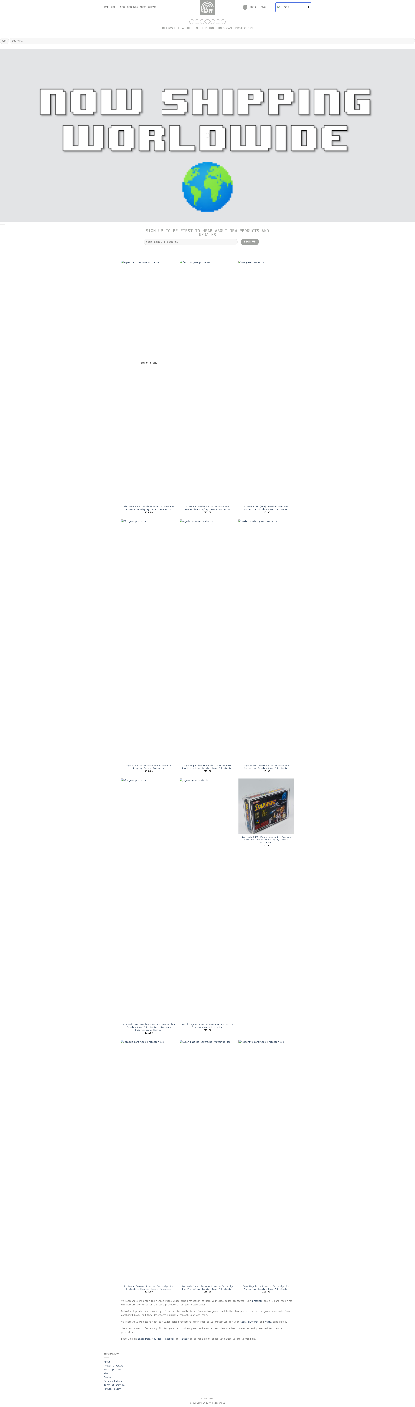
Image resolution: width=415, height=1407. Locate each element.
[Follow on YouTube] (218, 21)
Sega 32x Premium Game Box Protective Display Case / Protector (148, 767)
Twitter (184, 1339)
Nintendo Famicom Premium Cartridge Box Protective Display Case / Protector (148, 1287)
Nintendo (253, 1322)
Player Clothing (113, 1365)
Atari (268, 1322)
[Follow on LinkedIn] (212, 21)
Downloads (132, 7)
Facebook (169, 1339)
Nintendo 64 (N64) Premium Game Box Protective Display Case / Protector (266, 508)
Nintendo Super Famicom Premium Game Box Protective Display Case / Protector (149, 508)
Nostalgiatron (112, 1369)
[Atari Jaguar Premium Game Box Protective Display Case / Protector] (207, 899)
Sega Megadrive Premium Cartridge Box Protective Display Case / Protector (266, 1287)
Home (106, 7)
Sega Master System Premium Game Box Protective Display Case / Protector (266, 767)
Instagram (144, 1339)
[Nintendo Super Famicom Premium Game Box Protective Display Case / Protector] (149, 382)
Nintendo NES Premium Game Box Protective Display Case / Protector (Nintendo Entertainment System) (149, 1027)
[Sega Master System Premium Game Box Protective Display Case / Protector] (266, 640)
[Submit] (411, 40)
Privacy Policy (113, 1381)
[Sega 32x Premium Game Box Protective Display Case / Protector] (149, 640)
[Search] (245, 7)
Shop (113, 7)
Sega (243, 1322)
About (143, 7)
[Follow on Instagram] (197, 21)
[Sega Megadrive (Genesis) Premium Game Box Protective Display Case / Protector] (207, 640)
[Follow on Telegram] (223, 21)
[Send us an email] (207, 21)
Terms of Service (114, 1385)
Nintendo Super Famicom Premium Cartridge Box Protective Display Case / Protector (207, 1287)
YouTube (156, 1339)
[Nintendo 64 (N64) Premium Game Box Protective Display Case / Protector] (266, 382)
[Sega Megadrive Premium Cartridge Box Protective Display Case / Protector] (266, 1161)
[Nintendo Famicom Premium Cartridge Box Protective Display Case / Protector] (149, 1161)
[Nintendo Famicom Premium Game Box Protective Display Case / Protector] (207, 382)
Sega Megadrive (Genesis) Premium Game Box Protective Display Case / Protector (207, 767)
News (122, 7)
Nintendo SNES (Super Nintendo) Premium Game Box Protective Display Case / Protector (266, 840)
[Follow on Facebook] (191, 21)
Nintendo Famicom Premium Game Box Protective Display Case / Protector (207, 508)
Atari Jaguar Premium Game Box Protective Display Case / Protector (207, 1025)
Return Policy (112, 1389)
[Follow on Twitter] (202, 21)
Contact (152, 7)
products (257, 1301)
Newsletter (207, 1398)
